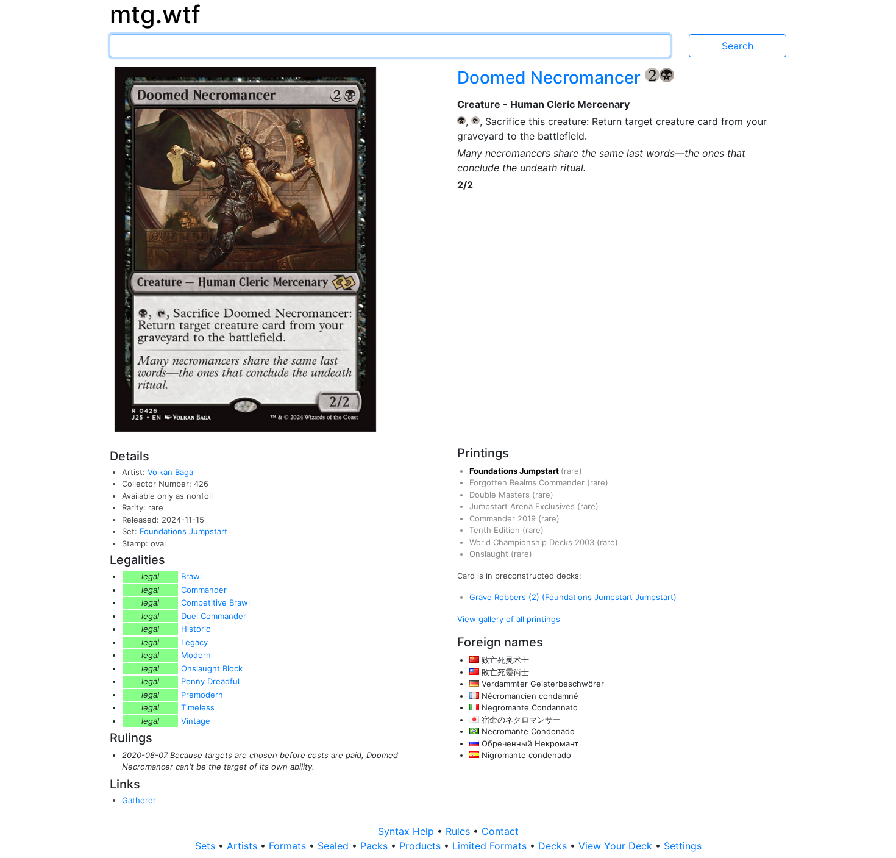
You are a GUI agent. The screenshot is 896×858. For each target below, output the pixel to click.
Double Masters (500, 494)
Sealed (335, 846)
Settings (683, 846)
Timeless (198, 707)
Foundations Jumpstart (183, 531)
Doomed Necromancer (551, 77)
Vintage (195, 721)
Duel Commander (213, 616)
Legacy (194, 642)
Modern (196, 655)
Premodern (202, 694)
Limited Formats (491, 846)
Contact (500, 831)
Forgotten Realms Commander (528, 482)
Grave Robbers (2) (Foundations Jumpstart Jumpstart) (573, 597)
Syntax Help (407, 831)
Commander (204, 590)
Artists (243, 846)
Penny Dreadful (210, 681)
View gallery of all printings (508, 619)
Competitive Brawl (215, 602)
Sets (206, 846)
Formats (289, 846)
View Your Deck (616, 846)
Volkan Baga (170, 472)
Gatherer (139, 800)
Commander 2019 (503, 518)
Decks (554, 846)
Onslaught (490, 554)
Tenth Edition (495, 530)
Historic (195, 629)
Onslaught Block (212, 668)
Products (421, 846)
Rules (459, 831)
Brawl (191, 576)
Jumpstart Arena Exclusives (523, 506)
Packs (375, 846)
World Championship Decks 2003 (533, 542)
